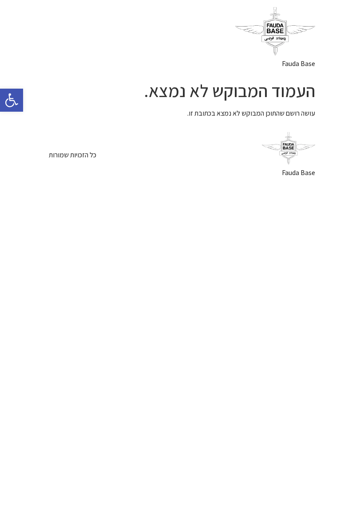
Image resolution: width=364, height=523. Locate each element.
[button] (11, 100)
